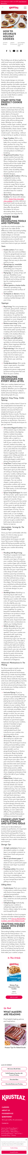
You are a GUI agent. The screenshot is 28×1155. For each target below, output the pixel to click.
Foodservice (7, 1113)
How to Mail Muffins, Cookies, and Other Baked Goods (13, 919)
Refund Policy (14, 1131)
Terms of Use (18, 1133)
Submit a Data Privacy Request (9, 1128)
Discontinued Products (7, 1133)
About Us (6, 1110)
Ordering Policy (5, 1131)
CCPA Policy (13, 1130)
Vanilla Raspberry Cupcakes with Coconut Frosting (14, 1074)
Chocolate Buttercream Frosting (14, 1084)
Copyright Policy (5, 1135)
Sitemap (13, 1135)
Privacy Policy (4, 1130)
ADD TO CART (14, 997)
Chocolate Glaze (14, 1079)
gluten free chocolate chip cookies (14, 200)
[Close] (26, 1139)
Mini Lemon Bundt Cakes (14, 1069)
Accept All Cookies (14, 1152)
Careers (5, 1107)
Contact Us (5, 1123)
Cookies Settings (14, 1148)
